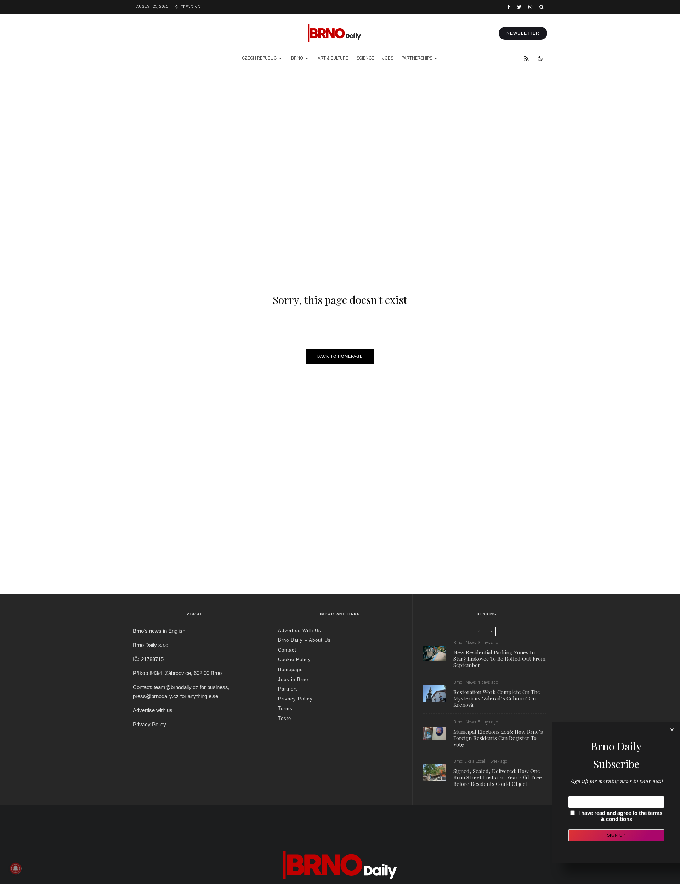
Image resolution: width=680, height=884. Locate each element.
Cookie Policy (294, 659)
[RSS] (526, 58)
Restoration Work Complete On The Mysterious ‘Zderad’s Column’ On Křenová (496, 698)
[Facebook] (509, 7)
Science (365, 58)
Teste (284, 718)
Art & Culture (333, 58)
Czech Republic (259, 58)
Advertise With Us (299, 630)
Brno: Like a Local (469, 761)
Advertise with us (152, 710)
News (471, 642)
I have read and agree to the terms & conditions (620, 816)
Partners (288, 689)
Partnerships (417, 58)
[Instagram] (530, 7)
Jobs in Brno (293, 679)
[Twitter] (519, 7)
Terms (285, 708)
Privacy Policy (149, 724)
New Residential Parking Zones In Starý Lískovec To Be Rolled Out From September (499, 658)
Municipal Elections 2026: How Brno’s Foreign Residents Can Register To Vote (498, 737)
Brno (297, 58)
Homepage (290, 669)
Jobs (387, 58)
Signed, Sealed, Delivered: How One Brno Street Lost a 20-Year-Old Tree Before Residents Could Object (497, 777)
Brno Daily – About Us (304, 640)
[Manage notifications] (15, 868)
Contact (287, 650)
